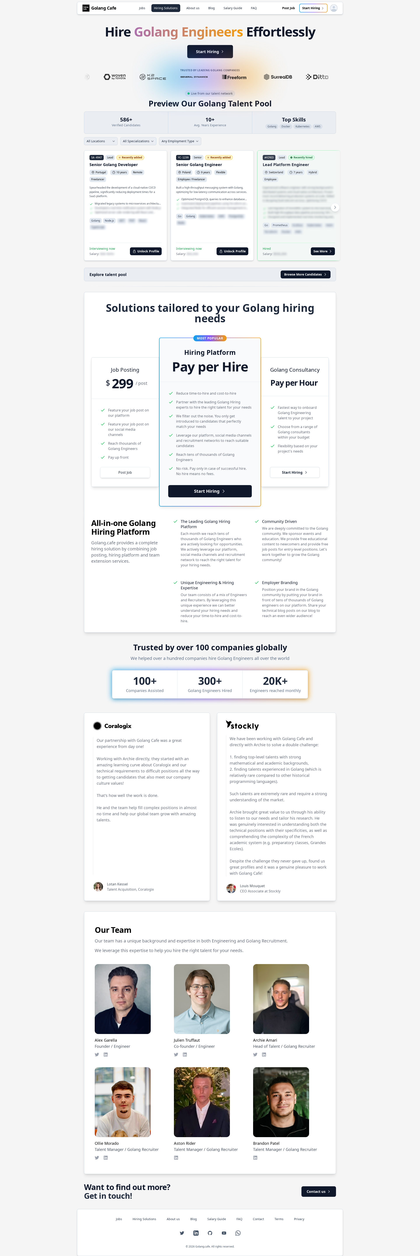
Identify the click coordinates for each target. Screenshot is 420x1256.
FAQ (254, 8)
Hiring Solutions (166, 8)
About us (193, 8)
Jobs (142, 8)
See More (320, 251)
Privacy (299, 1219)
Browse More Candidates (303, 274)
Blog (211, 8)
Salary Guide (233, 8)
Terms (279, 1219)
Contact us (316, 1191)
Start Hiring (311, 8)
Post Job (288, 8)
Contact (258, 1219)
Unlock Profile (148, 251)
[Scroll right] (335, 207)
